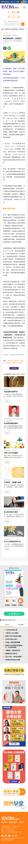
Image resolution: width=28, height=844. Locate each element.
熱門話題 (6, 539)
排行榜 (7, 624)
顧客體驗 (8, 363)
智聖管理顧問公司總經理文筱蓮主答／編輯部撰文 (14, 420)
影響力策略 (7, 480)
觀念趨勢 (21, 624)
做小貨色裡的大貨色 (11, 512)
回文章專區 (14, 368)
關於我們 (4, 822)
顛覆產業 (14, 363)
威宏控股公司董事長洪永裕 (12, 509)
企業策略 (9, 360)
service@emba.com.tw (10, 828)
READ (7, 401)
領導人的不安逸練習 (11, 453)
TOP (23, 808)
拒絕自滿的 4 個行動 (10, 450)
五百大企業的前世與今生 (12, 541)
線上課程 (15, 21)
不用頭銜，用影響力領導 (12, 482)
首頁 (3, 29)
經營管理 (7, 29)
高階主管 (20, 363)
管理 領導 (20, 21)
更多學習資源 (13, 822)
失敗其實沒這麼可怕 (11, 391)
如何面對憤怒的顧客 (11, 423)
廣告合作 (21, 822)
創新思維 (15, 360)
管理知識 (9, 21)
